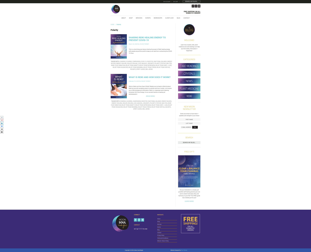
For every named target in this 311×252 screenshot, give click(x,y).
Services (159, 224)
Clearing (129, 61)
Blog (158, 229)
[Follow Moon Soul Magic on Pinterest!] (199, 6)
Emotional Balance (160, 61)
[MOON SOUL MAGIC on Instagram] (139, 220)
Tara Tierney (184, 250)
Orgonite (151, 63)
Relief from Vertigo (163, 67)
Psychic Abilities (166, 63)
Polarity (157, 63)
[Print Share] (1, 132)
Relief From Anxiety (132, 65)
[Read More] (150, 96)
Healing (134, 63)
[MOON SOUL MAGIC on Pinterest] (142, 220)
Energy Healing (121, 63)
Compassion (136, 61)
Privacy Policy (160, 235)
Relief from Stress (149, 67)
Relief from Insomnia (136, 67)
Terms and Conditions (162, 238)
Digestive (150, 61)
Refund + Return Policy (163, 241)
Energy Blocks (166, 101)
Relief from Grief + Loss (163, 65)
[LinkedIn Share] (1, 123)
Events (159, 227)
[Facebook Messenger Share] (1, 126)
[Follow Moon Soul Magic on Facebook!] (193, 6)
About (158, 218)
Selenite (133, 69)
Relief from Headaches (120, 67)
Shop (158, 221)
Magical (144, 63)
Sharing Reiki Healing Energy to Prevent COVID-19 (147, 38)
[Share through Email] (1, 129)
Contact (159, 232)
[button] (2, 135)
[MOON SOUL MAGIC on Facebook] (135, 220)
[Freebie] (189, 171)
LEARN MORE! (189, 201)
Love (139, 63)
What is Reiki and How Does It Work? (149, 77)
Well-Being (149, 69)
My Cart (175, 1)
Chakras (122, 61)
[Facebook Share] (1, 117)
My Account (166, 1)
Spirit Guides (140, 69)
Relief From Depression (147, 65)
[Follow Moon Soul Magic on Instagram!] (196, 6)
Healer (129, 63)
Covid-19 (143, 61)
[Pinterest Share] (1, 120)
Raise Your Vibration (118, 65)
